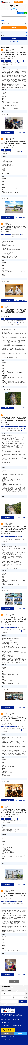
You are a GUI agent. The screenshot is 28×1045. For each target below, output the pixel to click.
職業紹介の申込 (18, 1)
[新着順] (23, 47)
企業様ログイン (7, 1033)
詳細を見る (7, 132)
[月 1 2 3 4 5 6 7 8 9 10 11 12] (7, 997)
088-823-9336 (6, 1022)
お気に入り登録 (21, 132)
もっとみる (14, 981)
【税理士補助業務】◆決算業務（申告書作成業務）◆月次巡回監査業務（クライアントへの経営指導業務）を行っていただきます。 (13, 54)
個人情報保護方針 (4, 1036)
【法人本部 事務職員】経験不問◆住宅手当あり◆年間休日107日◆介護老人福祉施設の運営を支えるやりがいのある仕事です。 (13, 143)
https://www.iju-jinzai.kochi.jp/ (12, 1020)
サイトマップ (12, 1036)
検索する (14, 38)
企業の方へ (20, 1033)
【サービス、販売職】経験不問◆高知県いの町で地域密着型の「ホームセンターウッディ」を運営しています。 (13, 895)
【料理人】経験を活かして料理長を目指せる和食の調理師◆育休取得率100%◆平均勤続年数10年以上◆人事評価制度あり (13, 228)
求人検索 (14, 27)
